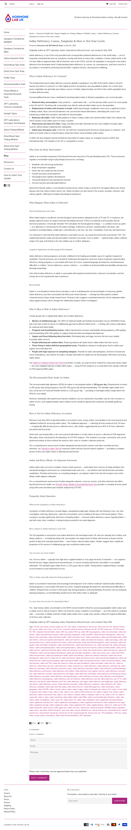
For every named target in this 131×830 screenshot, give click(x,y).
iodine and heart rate (104, 645)
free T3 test (48, 629)
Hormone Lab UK (90, 629)
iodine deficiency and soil (90, 679)
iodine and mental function (92, 650)
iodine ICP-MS (43, 689)
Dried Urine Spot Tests (14, 71)
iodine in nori (68, 692)
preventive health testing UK (50, 710)
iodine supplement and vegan (114, 702)
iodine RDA (82, 697)
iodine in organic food (104, 692)
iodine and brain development (104, 635)
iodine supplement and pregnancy (66, 702)
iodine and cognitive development (51, 640)
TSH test (117, 713)
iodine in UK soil (111, 695)
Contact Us (9, 169)
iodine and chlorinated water (111, 637)
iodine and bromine (93, 637)
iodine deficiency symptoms (89, 684)
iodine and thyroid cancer (85, 658)
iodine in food (117, 689)
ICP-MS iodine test (105, 629)
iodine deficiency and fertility (85, 674)
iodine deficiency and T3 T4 (111, 679)
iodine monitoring (56, 697)
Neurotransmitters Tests (14, 84)
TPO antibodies (107, 713)
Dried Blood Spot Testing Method (11, 138)
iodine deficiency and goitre (39, 676)
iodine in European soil (92, 689)
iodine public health (70, 697)
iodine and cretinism (72, 640)
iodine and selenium (76, 655)
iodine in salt (61, 695)
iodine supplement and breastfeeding (108, 700)
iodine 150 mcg (74, 632)
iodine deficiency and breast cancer (59, 668)
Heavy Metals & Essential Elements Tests (12, 94)
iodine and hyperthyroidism (45, 648)
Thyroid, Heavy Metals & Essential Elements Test (76, 484)
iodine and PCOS (117, 653)
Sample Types (10, 113)
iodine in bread (55, 689)
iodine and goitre (111, 642)
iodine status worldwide (85, 700)
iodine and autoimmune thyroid (47, 635)
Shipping (7, 805)
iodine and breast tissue (76, 637)
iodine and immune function (87, 648)
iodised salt (84, 708)
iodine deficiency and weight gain (101, 682)
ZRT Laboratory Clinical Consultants (13, 105)
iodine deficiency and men (88, 676)
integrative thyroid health (45, 632)
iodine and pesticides (37, 655)
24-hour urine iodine (41, 627)
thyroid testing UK (80, 713)
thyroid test (54, 713)
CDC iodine (72, 627)
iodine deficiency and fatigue (63, 674)
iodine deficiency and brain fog (108, 666)
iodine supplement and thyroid (91, 702)
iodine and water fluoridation (79, 663)
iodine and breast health (57, 637)
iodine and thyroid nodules (111, 661)
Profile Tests (9, 78)
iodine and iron (34, 650)
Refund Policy (9, 812)
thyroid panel (44, 713)
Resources (9, 162)
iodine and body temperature (69, 635)
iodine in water (43, 697)
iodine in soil (99, 695)
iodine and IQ (121, 648)
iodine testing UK (35, 708)
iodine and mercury (110, 650)
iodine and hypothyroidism (65, 648)
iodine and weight (96, 663)
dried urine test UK (105, 627)
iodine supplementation (94, 705)
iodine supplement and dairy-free (41, 702)
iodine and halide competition (46, 645)
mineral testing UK (97, 708)
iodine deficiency (90, 666)
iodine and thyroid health (69, 661)
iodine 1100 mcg (62, 632)
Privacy (7, 802)
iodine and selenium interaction (96, 655)
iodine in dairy (66, 689)
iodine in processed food (47, 695)
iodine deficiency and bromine (40, 671)
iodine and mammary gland (51, 650)
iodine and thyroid (68, 658)
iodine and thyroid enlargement (106, 658)
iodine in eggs (78, 689)
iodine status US (70, 700)
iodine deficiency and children (63, 671)
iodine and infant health (106, 648)
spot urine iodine (68, 710)
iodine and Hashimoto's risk (86, 645)
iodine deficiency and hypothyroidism (64, 676)
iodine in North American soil (84, 692)
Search (7, 793)
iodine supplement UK (77, 705)
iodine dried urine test (75, 687)
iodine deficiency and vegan (77, 682)
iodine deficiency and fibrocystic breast (111, 674)
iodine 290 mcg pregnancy (90, 632)
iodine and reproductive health (57, 655)
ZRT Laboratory (85, 715)
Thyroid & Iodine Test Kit (51, 448)
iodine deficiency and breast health (86, 668)
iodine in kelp (47, 692)
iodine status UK (56, 700)
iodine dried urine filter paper (56, 687)
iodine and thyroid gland (50, 661)
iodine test (108, 705)
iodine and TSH (46, 663)
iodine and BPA (87, 635)
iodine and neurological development (52, 653)
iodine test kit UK (119, 705)
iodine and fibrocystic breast (56, 642)
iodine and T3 (45, 658)
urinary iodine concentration (45, 715)
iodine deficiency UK (108, 684)
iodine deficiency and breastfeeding (113, 668)
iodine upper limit (60, 708)
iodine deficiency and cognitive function (89, 671)
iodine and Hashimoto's (66, 645)
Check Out (123, 4)
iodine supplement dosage (39, 705)
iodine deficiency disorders (68, 684)
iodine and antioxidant (109, 632)
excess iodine (38, 629)
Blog (6, 156)
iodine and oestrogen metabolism (79, 653)
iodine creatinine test (75, 666)
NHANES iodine (110, 708)
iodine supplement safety (59, 705)
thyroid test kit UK (66, 713)
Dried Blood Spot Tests (14, 65)
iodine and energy (111, 640)
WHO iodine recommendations (67, 715)
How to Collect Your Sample (13, 177)
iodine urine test (73, 708)
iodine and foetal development (93, 642)
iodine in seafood (73, 695)
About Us (8, 796)
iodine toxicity (48, 708)
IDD (34, 632)
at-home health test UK (58, 627)
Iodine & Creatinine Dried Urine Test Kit (49, 363)
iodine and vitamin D (60, 663)
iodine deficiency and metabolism (111, 676)
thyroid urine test (94, 713)
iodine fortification (107, 687)
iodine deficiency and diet (42, 674)
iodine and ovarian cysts (101, 653)
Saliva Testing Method (14, 130)
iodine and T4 (56, 658)
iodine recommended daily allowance (101, 697)
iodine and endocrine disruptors (92, 640)
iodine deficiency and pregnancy (41, 679)
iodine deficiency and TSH (56, 682)
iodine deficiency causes (48, 684)
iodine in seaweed (87, 695)
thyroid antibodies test (83, 710)
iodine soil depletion (42, 700)
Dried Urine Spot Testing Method (11, 147)
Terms (6, 799)
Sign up (40, 4)
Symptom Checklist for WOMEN (14, 40)
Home (6, 32)
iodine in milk (58, 692)
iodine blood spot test (46, 666)
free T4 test (57, 629)
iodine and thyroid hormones (89, 661)
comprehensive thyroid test (87, 627)
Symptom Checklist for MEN (14, 50)
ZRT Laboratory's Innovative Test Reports (14, 121)
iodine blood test (61, 666)
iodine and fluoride (74, 642)
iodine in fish (106, 689)
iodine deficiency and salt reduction (67, 679)
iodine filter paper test (92, 687)
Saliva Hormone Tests (14, 58)
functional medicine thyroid (73, 629)
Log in (31, 4)
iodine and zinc (109, 663)
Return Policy (9, 808)
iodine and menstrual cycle (72, 650)
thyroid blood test (114, 710)
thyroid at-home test (99, 710)
